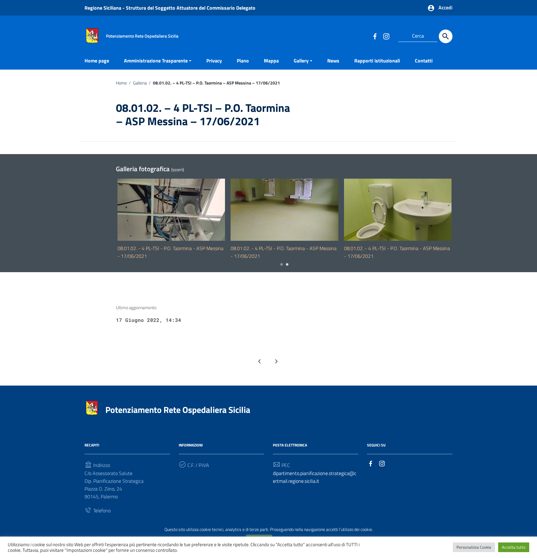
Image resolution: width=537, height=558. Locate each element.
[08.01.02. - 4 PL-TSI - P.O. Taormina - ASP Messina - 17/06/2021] (171, 210)
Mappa (271, 60)
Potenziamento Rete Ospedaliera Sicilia (177, 409)
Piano (243, 60)
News (333, 60)
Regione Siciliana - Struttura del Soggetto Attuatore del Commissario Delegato (170, 7)
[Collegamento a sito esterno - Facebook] (375, 36)
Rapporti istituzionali (377, 60)
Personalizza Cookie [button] (474, 547)
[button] (281, 264)
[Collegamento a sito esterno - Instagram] (386, 36)
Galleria (140, 83)
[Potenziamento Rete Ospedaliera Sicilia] (92, 35)
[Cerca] (445, 36)
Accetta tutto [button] (514, 547)
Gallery (301, 60)
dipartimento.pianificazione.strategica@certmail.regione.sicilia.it (314, 477)
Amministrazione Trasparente (156, 60)
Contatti (424, 60)
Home (121, 83)
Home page (97, 60)
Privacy (214, 60)
